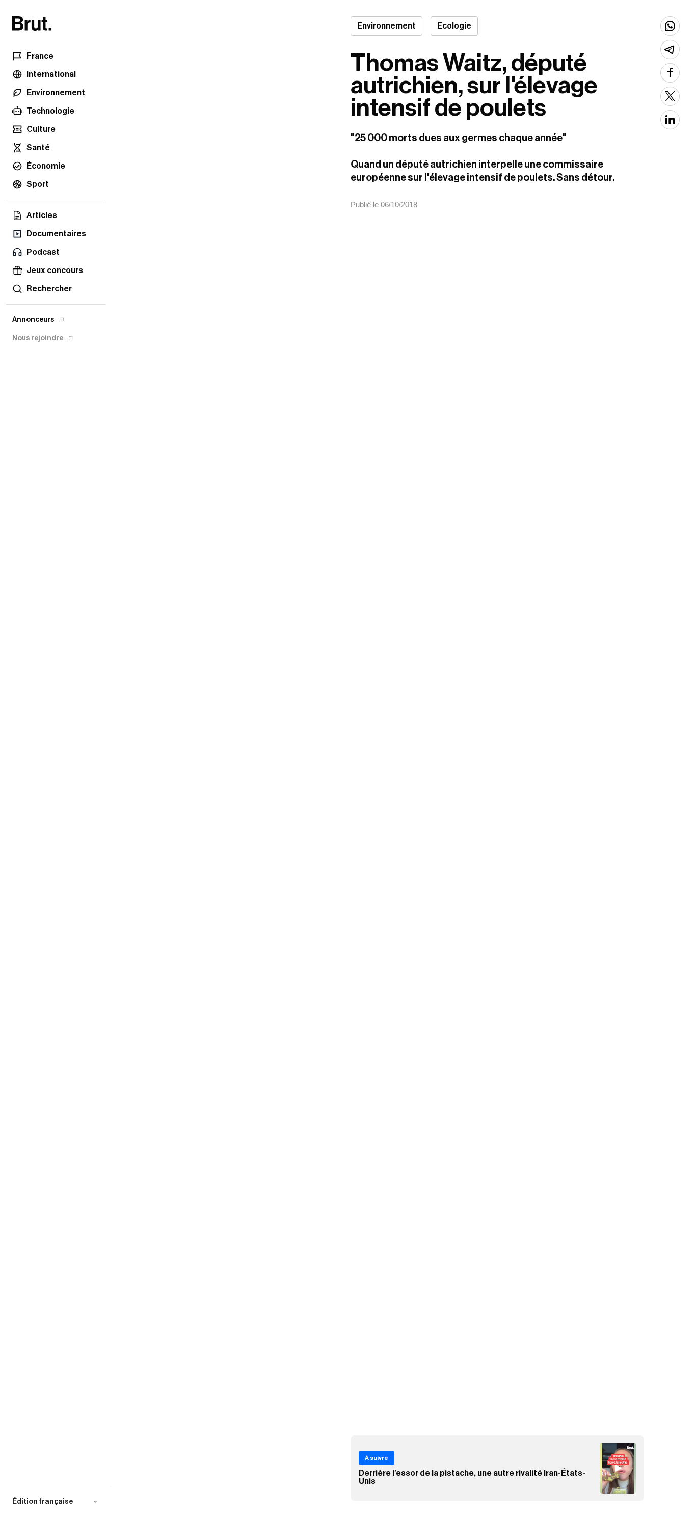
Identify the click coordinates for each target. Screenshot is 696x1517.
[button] (55, 1502)
